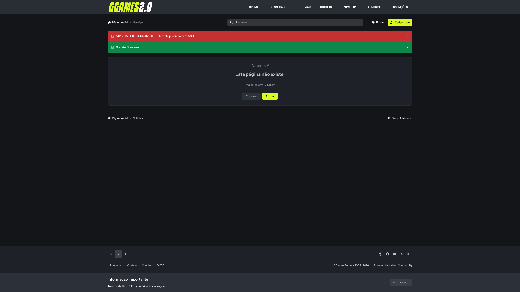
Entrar (270, 96)
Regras (161, 286)
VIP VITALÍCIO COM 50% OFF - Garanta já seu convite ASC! (155, 36)
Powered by (393, 265)
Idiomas (115, 265)
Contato (251, 96)
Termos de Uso (117, 286)
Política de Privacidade (142, 286)
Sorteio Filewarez (127, 47)
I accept (403, 282)
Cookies (146, 265)
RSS (161, 265)
